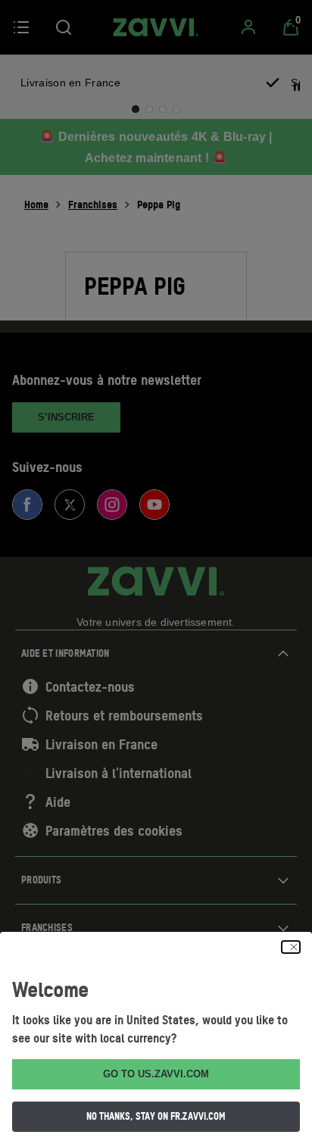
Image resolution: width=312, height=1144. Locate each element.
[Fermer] (291, 947)
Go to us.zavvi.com (156, 1074)
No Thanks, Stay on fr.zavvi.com (156, 1116)
